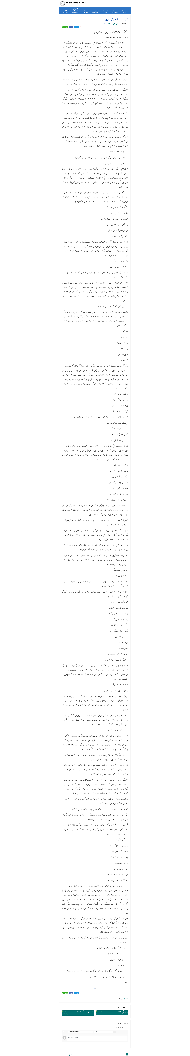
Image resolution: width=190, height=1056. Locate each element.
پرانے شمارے (105, 10)
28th (110, 23)
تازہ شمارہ (115, 10)
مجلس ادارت (94, 10)
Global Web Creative (119, 1054)
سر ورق (124, 10)
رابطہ (66, 10)
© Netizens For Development (93, 1054)
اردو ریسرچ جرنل (70, 1054)
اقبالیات (126, 998)
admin (92, 1012)
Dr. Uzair (125, 1012)
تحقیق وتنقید (116, 23)
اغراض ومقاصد (75, 9)
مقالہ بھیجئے (85, 10)
